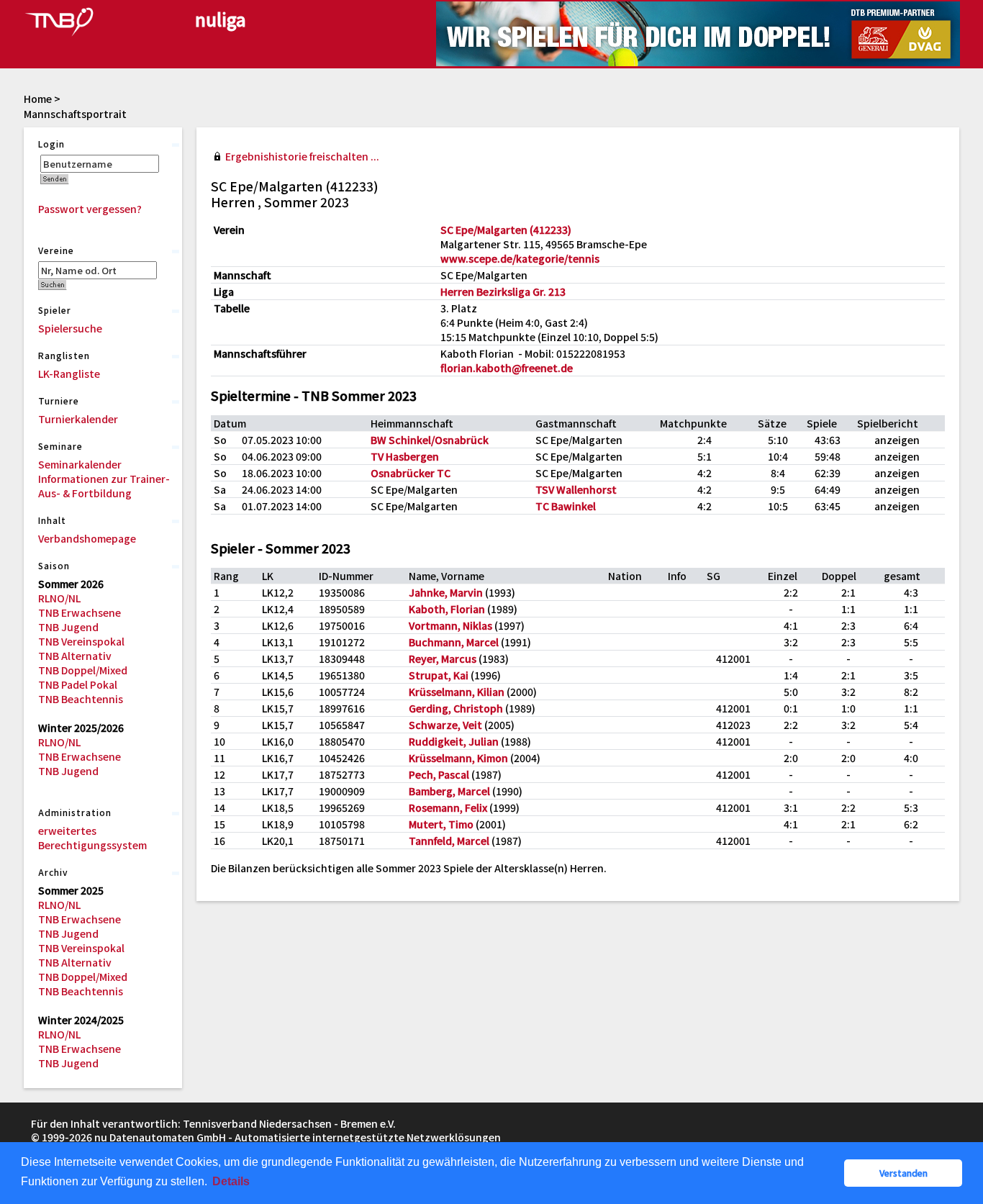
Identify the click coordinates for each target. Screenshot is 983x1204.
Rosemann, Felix (448, 807)
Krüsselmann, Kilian (456, 691)
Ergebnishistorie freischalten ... (302, 156)
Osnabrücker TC (410, 473)
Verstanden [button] (903, 1173)
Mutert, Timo (441, 824)
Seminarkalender (80, 464)
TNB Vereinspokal (81, 641)
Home (38, 98)
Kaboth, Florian (447, 609)
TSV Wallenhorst (576, 489)
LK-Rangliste (69, 373)
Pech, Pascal (439, 774)
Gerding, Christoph (456, 708)
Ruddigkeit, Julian (454, 741)
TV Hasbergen (405, 456)
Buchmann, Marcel (454, 642)
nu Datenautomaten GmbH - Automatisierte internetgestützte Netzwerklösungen (297, 1137)
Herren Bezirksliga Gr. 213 (503, 291)
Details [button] (231, 1181)
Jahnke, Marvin (446, 592)
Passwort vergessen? (90, 209)
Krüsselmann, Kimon (458, 758)
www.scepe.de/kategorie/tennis (519, 258)
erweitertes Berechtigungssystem (92, 837)
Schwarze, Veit (445, 725)
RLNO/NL (59, 598)
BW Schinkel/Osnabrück (430, 440)
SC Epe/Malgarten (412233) (505, 229)
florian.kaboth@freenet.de (506, 368)
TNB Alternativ (75, 655)
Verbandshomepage (87, 538)
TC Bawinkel (565, 506)
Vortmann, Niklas (450, 625)
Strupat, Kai (438, 675)
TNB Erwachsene (79, 612)
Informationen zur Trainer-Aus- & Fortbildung (104, 485)
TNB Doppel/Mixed (82, 670)
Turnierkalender (78, 419)
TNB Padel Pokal (77, 684)
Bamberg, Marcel (449, 791)
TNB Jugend (68, 627)
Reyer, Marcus (442, 658)
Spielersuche (70, 328)
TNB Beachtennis (80, 699)
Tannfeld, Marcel (449, 840)
